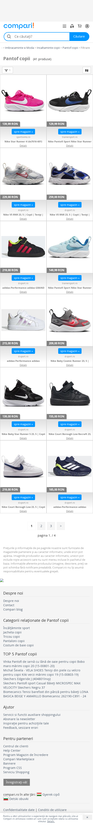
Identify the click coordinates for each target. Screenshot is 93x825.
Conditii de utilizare (52, 810)
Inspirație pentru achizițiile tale (26, 723)
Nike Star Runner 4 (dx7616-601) (23, 141)
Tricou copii (11, 636)
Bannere (9, 763)
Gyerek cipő (51, 794)
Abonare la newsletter (19, 719)
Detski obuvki (19, 799)
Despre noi (11, 601)
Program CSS (12, 768)
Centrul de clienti (15, 746)
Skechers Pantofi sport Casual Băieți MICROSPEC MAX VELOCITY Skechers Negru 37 (41, 685)
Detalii (23, 145)
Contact (8, 605)
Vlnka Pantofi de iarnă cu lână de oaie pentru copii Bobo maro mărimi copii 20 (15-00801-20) (44, 664)
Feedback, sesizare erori (20, 728)
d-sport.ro (23, 210)
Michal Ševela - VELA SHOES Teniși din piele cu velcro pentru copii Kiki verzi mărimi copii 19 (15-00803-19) (41, 672)
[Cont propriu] (87, 26)
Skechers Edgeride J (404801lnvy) (27, 679)
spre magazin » (23, 132)
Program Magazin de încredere (25, 755)
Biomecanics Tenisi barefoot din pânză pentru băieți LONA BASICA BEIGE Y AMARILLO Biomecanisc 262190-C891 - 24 (45, 694)
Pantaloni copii (14, 641)
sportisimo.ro (23, 137)
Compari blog (13, 609)
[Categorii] (64, 26)
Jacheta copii (12, 632)
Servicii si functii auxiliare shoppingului (32, 715)
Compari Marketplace (18, 759)
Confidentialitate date (19, 810)
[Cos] (79, 26)
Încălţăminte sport (16, 628)
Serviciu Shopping (16, 772)
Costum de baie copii (18, 645)
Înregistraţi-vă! (16, 782)
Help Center (12, 750)
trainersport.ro (69, 137)
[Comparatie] (72, 26)
